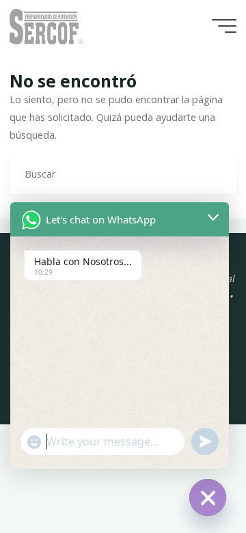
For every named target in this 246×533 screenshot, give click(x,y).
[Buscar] (216, 173)
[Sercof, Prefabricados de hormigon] (46, 25)
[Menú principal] (224, 26)
